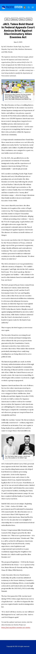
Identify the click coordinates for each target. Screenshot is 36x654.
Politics (29, 19)
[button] (33, 7)
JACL (7, 19)
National (14, 19)
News (22, 19)
